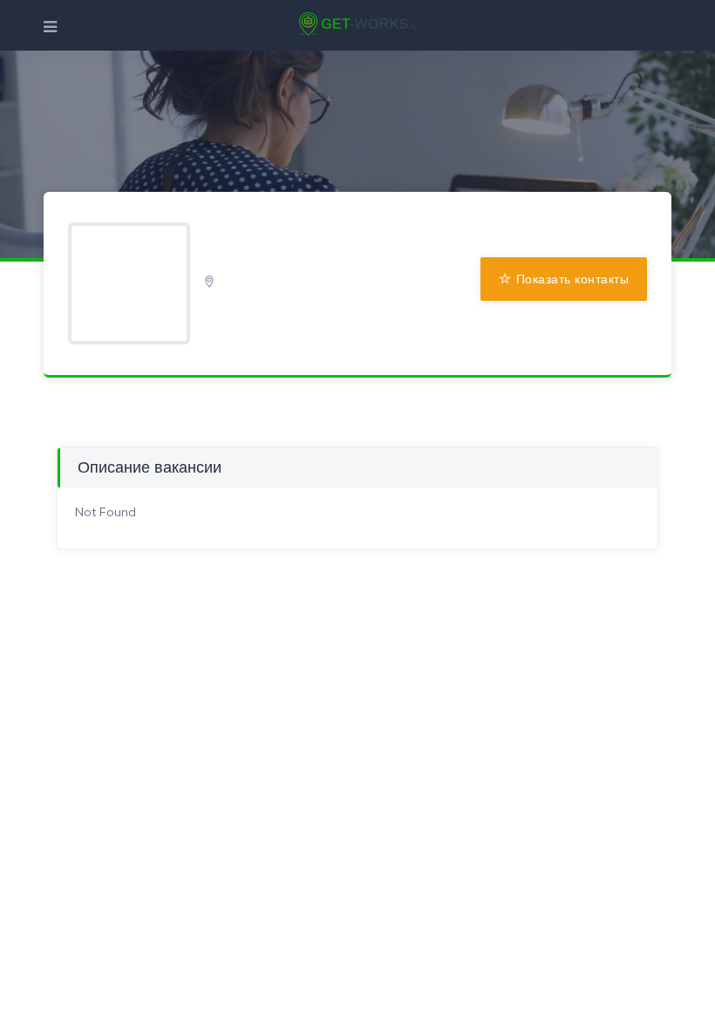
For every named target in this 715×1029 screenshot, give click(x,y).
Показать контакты (573, 279)
